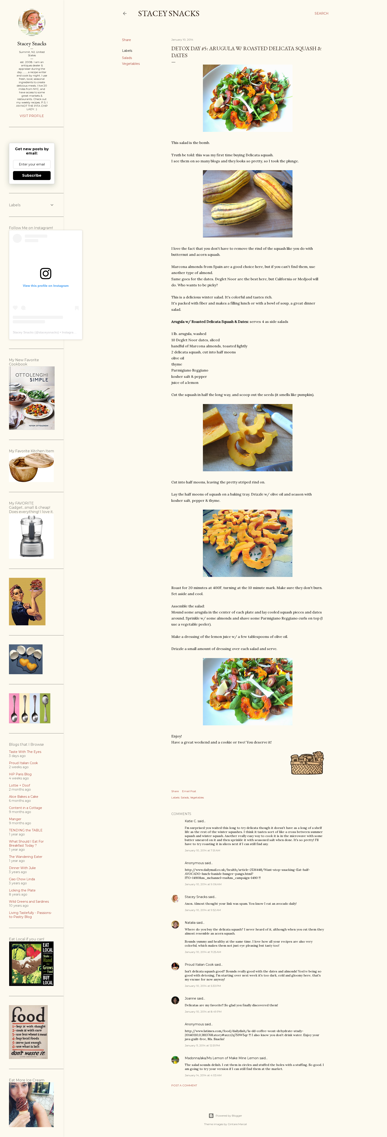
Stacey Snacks (169, 13)
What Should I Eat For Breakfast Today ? (26, 843)
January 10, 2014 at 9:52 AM (203, 910)
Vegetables (131, 64)
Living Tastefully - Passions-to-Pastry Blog (30, 915)
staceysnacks (48, 332)
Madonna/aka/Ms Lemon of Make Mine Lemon (222, 1058)
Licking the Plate (22, 890)
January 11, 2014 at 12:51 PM (202, 1045)
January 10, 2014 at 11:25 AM (203, 952)
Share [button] (126, 40)
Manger (15, 819)
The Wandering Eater (25, 857)
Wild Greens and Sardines (29, 902)
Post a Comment (184, 1085)
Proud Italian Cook (199, 965)
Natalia (190, 923)
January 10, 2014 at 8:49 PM (203, 1011)
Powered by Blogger (229, 1115)
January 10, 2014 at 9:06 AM (203, 884)
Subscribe (31, 175)
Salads (127, 58)
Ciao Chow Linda (22, 879)
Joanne (190, 998)
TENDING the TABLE (26, 830)
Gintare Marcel (237, 1124)
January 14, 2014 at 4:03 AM (203, 1075)
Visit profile (32, 116)
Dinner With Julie (22, 868)
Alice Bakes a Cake (23, 797)
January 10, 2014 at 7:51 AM (202, 850)
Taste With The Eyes (25, 752)
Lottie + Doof (19, 785)
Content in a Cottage (25, 808)
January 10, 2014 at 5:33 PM (203, 985)
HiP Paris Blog (20, 774)
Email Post (189, 791)
